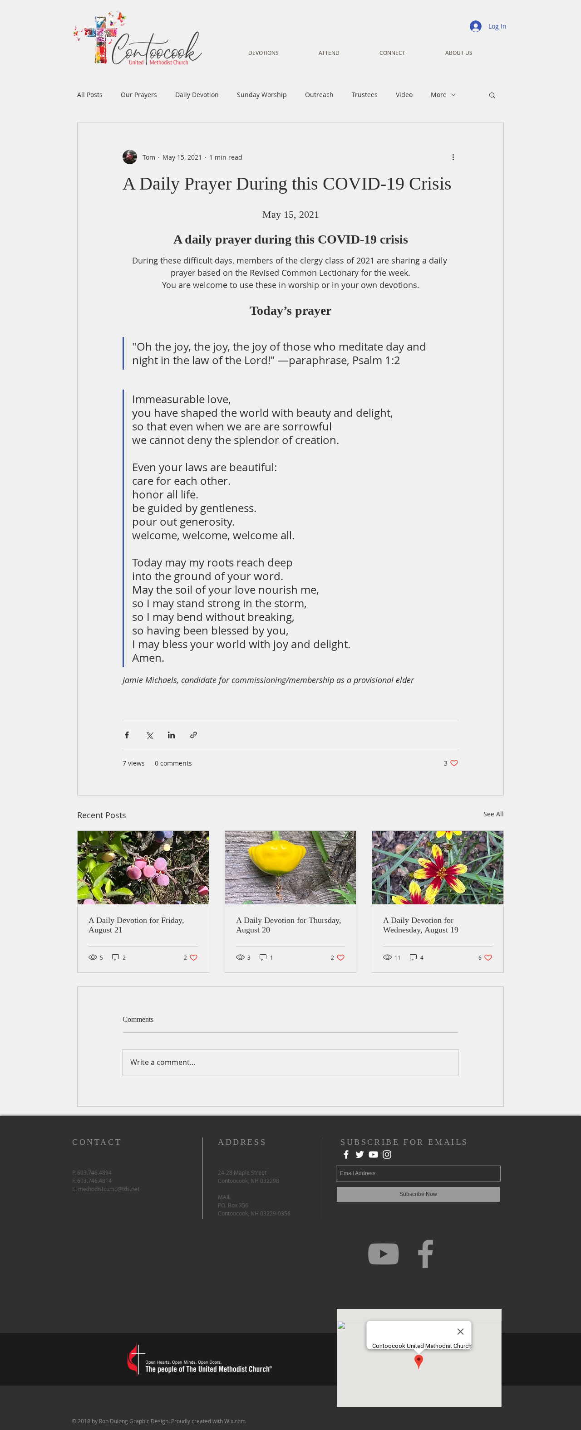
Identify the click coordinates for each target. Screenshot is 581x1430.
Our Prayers (139, 94)
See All (493, 814)
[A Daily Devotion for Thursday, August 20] (290, 867)
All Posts (90, 94)
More (439, 94)
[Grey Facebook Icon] (425, 1254)
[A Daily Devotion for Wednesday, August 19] (437, 867)
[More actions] (453, 156)
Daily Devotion (197, 94)
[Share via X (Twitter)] (149, 735)
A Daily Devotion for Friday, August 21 (136, 925)
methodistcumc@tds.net (108, 1188)
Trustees (365, 94)
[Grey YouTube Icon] (383, 1254)
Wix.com (235, 1421)
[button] (492, 94)
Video (404, 94)
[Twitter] (359, 1154)
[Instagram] (387, 1154)
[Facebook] (346, 1154)
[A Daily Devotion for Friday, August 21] (143, 867)
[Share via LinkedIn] (171, 735)
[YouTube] (373, 1154)
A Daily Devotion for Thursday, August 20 (288, 925)
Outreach (319, 94)
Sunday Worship (262, 94)
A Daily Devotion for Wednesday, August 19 (420, 925)
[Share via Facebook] (127, 735)
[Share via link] (193, 735)
